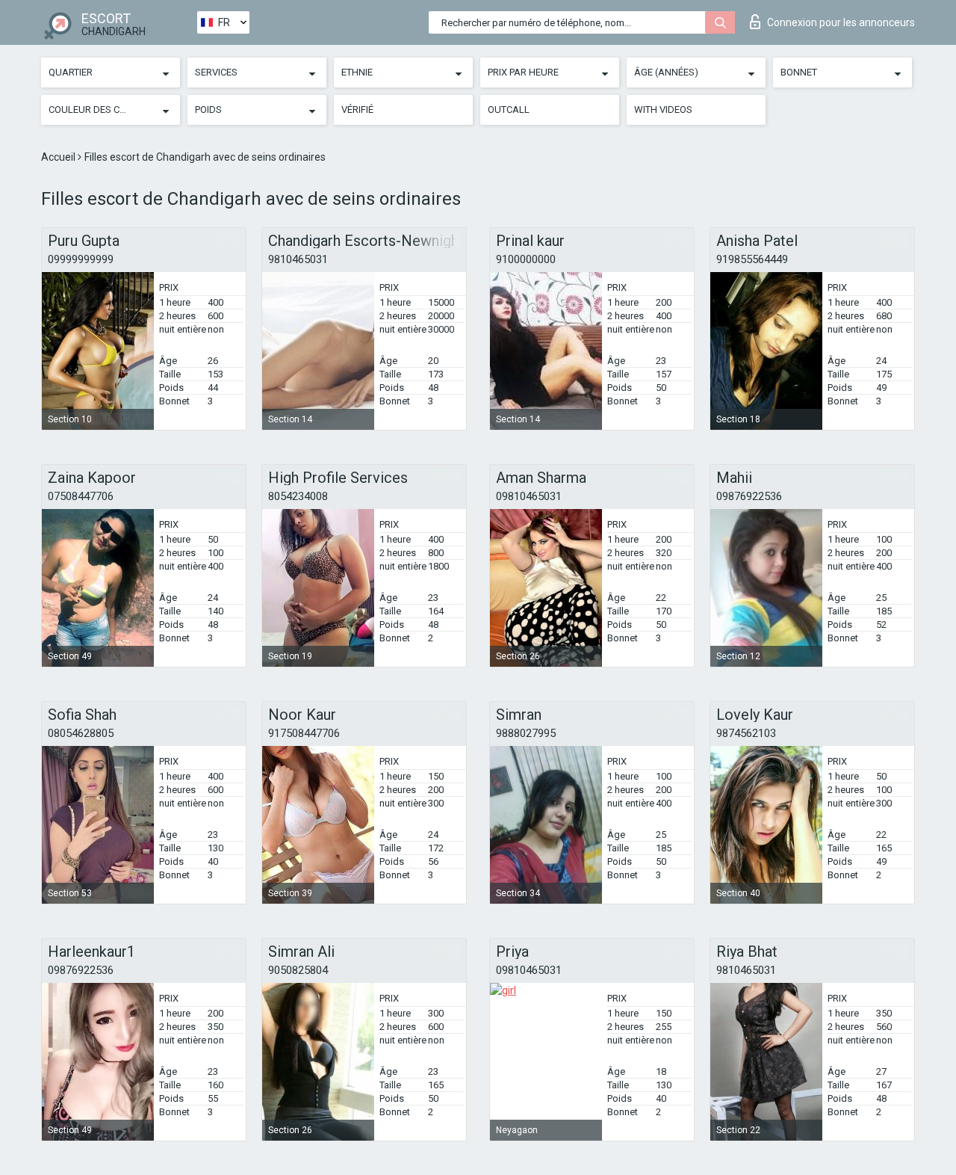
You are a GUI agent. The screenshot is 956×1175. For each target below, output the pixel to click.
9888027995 (526, 733)
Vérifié (357, 109)
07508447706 (81, 496)
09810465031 (529, 496)
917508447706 (304, 733)
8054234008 (298, 496)
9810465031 (298, 259)
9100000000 (526, 259)
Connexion (841, 22)
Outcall (509, 109)
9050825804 (298, 970)
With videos (663, 109)
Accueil (59, 157)
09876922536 (749, 496)
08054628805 (81, 733)
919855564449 (752, 259)
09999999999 (81, 259)
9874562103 (746, 733)
